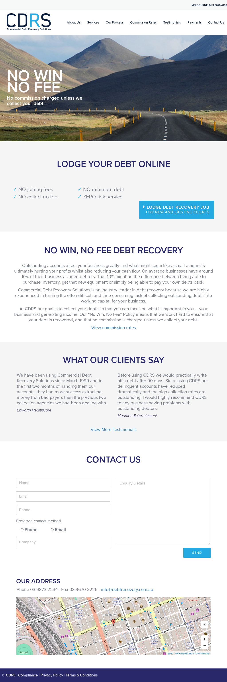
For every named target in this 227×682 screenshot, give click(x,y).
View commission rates (113, 327)
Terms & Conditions (82, 675)
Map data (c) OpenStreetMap (196, 653)
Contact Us (216, 22)
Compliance (28, 675)
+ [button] (204, 639)
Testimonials (172, 22)
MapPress (179, 653)
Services (93, 22)
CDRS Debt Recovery (29, 22)
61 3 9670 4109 (218, 5)
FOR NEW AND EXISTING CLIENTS (178, 209)
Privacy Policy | (53, 675)
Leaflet (170, 653)
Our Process (114, 22)
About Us (73, 22)
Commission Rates (143, 22)
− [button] (204, 645)
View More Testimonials (114, 429)
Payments (195, 22)
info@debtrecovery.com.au (127, 589)
